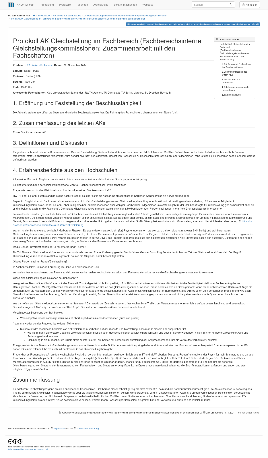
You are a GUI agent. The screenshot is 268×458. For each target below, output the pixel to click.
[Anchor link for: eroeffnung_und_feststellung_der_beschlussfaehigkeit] (144, 102)
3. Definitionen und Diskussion (231, 81)
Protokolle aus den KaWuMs (67, 15)
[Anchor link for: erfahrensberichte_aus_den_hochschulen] (120, 169)
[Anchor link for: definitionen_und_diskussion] (90, 142)
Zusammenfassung (231, 94)
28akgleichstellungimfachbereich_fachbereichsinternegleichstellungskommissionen (125, 15)
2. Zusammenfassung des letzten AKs (234, 73)
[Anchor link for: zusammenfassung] (62, 379)
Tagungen (82, 4)
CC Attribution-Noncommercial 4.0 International (28, 449)
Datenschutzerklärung (88, 428)
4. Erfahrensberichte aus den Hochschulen (236, 88)
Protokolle (65, 4)
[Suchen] (231, 4)
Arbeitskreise (100, 4)
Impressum (59, 428)
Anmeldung (47, 4)
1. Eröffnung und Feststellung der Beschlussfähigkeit (236, 65)
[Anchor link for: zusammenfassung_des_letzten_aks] (108, 122)
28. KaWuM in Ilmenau (40, 65)
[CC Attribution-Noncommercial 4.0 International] (15, 440)
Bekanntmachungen (125, 4)
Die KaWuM (44, 15)
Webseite (147, 4)
